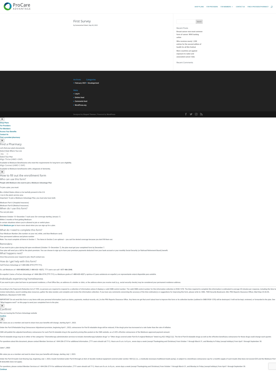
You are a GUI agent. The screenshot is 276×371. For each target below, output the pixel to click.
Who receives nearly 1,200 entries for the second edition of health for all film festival (188, 44)
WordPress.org (80, 105)
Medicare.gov (9, 225)
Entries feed (79, 97)
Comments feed (81, 101)
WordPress (111, 114)
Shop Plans (199, 7)
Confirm (3, 316)
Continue (3, 369)
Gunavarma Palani (81, 25)
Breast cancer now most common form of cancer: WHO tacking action (189, 34)
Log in (77, 94)
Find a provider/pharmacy (258, 7)
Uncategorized (93, 83)
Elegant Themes (89, 114)
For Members (226, 7)
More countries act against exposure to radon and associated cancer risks (186, 54)
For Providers (212, 7)
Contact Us (240, 7)
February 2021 (80, 83)
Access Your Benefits (8, 132)
